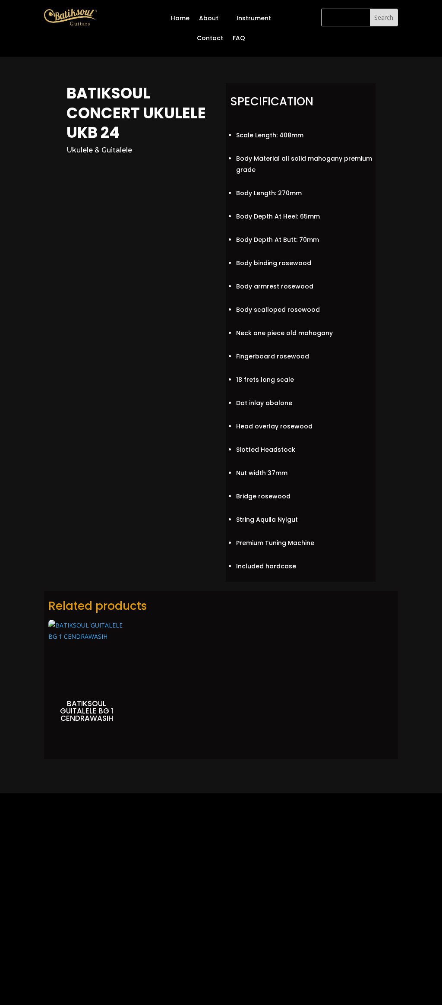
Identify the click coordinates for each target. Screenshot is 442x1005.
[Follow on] (255, 940)
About (208, 18)
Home (180, 18)
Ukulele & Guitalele (99, 150)
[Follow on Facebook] (186, 940)
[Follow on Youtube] (221, 940)
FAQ (239, 38)
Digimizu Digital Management (257, 973)
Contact (210, 38)
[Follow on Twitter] (204, 940)
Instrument (254, 18)
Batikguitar (166, 973)
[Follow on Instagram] (238, 940)
